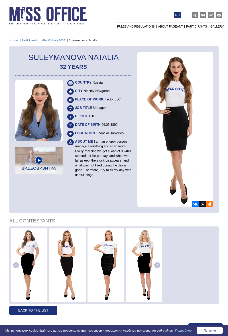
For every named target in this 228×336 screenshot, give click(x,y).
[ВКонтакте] (195, 204)
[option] (29, 265)
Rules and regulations (136, 26)
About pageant (170, 26)
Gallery (217, 26)
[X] (202, 204)
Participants (196, 26)
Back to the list (33, 310)
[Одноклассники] (209, 204)
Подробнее (183, 330)
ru (177, 15)
